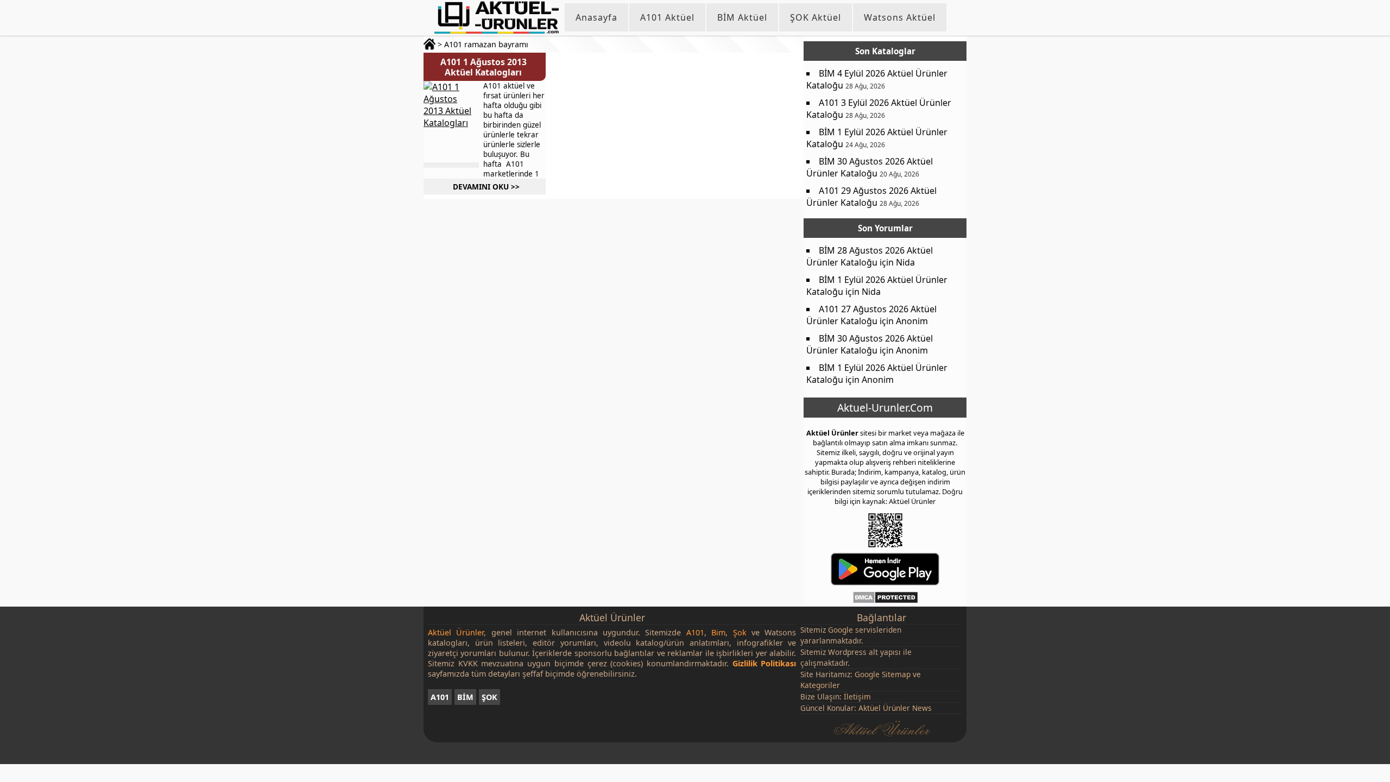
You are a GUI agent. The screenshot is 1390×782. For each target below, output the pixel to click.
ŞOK (489, 697)
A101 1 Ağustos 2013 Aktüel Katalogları (483, 67)
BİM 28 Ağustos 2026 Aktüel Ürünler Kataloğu (869, 256)
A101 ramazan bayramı (486, 44)
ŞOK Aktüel (815, 17)
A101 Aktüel (667, 17)
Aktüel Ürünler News (895, 708)
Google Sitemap (883, 674)
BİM (465, 697)
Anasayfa (596, 17)
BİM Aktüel (742, 17)
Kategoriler (820, 685)
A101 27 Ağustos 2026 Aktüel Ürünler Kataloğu (871, 315)
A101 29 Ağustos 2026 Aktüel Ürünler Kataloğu (871, 197)
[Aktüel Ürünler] (496, 17)
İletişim (857, 696)
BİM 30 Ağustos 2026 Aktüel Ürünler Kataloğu (869, 167)
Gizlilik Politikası (764, 663)
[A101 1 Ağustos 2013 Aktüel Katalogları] (451, 121)
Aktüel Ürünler (832, 433)
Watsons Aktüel (900, 17)
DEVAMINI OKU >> (486, 186)
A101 (440, 697)
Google (840, 630)
